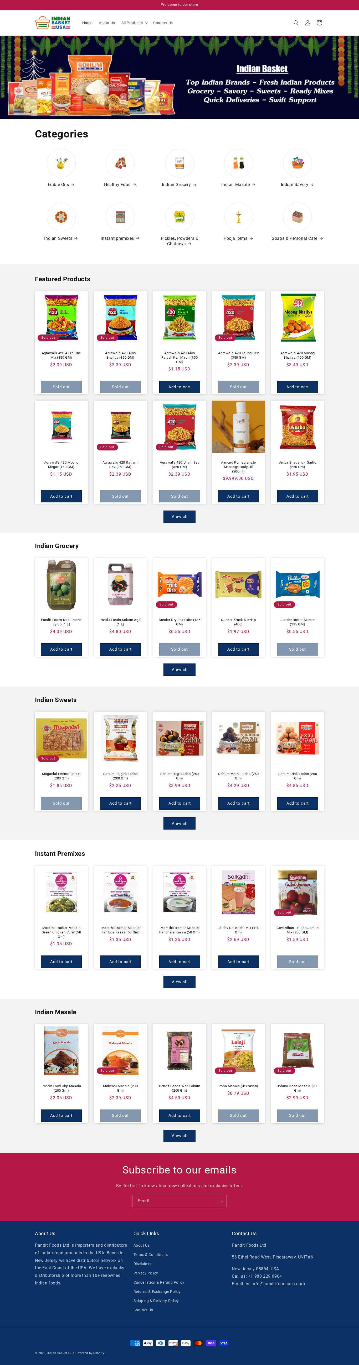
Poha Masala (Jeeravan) (238, 1086)
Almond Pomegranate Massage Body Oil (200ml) (238, 466)
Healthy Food (117, 184)
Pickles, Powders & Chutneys (179, 241)
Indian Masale (235, 184)
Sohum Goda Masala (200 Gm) (298, 1088)
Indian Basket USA (61, 1353)
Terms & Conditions (151, 1254)
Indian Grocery (176, 184)
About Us (142, 1245)
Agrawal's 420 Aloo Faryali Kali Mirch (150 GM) (179, 357)
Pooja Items (236, 238)
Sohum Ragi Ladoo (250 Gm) (179, 776)
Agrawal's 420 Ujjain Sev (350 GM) (179, 464)
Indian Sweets (58, 238)
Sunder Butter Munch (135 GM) (297, 622)
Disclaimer (143, 1264)
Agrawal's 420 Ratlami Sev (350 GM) (120, 464)
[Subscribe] (221, 1201)
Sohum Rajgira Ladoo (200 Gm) (120, 776)
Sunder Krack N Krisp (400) (238, 622)
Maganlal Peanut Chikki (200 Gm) (61, 776)
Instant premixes (117, 238)
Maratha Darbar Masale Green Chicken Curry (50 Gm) (61, 932)
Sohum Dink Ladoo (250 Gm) (297, 776)
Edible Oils (58, 184)
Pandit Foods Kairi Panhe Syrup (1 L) (61, 622)
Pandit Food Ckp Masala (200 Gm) (61, 1088)
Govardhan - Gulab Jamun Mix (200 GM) (298, 930)
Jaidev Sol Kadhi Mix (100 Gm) (238, 930)
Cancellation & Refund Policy (159, 1282)
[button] (134, 22)
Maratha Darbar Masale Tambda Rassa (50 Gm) (120, 930)
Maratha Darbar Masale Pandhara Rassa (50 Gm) (179, 930)
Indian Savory (295, 184)
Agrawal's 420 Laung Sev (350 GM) (238, 355)
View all (180, 516)
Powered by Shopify (89, 1353)
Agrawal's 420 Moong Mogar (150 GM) (61, 464)
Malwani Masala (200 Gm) (120, 1088)
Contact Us (143, 1310)
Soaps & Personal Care (294, 238)
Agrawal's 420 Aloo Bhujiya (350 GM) (120, 355)
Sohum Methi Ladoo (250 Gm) (238, 776)
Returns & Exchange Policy (157, 1291)
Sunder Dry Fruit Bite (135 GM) (180, 622)
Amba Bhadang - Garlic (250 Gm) (297, 464)
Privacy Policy (146, 1273)
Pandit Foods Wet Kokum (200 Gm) (179, 1088)
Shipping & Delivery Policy (156, 1301)
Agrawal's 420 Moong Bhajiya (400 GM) (297, 355)
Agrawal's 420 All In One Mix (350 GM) (61, 355)
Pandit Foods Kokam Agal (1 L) (120, 622)
